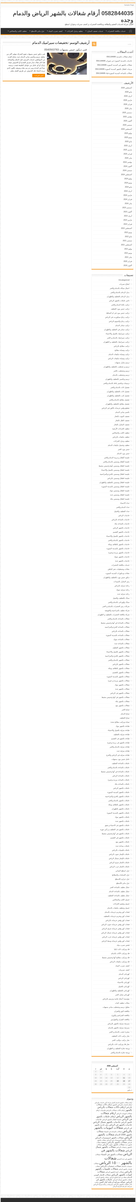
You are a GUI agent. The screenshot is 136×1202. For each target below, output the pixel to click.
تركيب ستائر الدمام (122, 325)
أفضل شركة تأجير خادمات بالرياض (105, 1102)
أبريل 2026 (128, 96)
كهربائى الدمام (124, 974)
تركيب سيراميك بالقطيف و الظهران (116, 342)
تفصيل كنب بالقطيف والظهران (118, 396)
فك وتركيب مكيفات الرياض (119, 962)
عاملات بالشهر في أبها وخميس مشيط (115, 834)
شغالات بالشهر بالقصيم (120, 672)
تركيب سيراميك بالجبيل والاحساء (117, 334)
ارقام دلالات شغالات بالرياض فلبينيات (112, 1110)
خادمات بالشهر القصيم (121, 532)
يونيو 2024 (128, 183)
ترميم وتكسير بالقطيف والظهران (117, 379)
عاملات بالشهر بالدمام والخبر (118, 801)
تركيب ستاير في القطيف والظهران (116, 330)
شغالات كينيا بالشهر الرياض (114, 1172)
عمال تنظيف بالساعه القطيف (118, 896)
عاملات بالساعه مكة (122, 784)
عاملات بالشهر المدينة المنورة (118, 792)
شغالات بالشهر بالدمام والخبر (118, 660)
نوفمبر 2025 (127, 117)
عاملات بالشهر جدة (122, 821)
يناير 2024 (128, 203)
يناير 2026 (128, 108)
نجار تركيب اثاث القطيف (120, 1036)
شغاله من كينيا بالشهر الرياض (118, 1177)
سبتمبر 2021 (127, 241)
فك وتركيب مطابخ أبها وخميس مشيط (115, 958)
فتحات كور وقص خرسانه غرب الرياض (115, 937)
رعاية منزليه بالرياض (121, 586)
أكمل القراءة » (38, 75)
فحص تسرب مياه (123, 945)
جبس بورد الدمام (123, 453)
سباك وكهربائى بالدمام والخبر (118, 602)
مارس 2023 (127, 220)
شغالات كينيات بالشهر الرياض (114, 1173)
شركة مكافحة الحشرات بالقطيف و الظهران (113, 615)
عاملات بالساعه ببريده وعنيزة (118, 780)
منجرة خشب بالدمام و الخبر (119, 1032)
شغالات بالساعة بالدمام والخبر (118, 619)
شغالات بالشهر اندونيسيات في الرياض (119, 1140)
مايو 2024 (128, 187)
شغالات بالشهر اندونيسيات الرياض (109, 1138)
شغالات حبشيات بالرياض (110, 1166)
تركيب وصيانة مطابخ (122, 350)
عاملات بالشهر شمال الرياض (122, 1180)
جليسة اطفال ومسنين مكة (119, 499)
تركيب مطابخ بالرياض (121, 346)
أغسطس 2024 (126, 175)
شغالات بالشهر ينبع (122, 705)
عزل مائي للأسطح (37, 31)
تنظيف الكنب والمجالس (18, 31)
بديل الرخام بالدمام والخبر (119, 292)
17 (129, 1081)
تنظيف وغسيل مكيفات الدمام (118, 445)
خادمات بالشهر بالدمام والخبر (118, 540)
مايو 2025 (128, 141)
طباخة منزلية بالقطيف (121, 734)
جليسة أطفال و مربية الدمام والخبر (116, 458)
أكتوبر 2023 (128, 212)
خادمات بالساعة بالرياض (120, 520)
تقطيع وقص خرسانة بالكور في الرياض (115, 408)
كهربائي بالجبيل (123, 986)
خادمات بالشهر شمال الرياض (106, 1122)
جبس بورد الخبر (123, 449)
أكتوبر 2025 (128, 121)
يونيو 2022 (128, 232)
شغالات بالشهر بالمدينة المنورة (118, 677)
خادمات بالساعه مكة (121, 524)
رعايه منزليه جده (123, 594)
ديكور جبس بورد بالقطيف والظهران (116, 577)
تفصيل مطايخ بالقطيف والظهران (117, 404)
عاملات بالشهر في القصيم (119, 838)
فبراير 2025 (128, 154)
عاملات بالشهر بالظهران (120, 809)
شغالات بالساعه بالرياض (120, 631)
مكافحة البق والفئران (121, 1011)
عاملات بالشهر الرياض (121, 788)
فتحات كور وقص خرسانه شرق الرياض (115, 929)
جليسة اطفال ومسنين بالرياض (118, 478)
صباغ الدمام (125, 714)
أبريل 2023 (128, 216)
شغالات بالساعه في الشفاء (113, 1132)
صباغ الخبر (125, 710)
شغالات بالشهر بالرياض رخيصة (114, 1142)
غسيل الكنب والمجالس (120, 900)
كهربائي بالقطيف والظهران (119, 991)
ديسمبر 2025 (127, 113)
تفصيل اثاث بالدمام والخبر (119, 387)
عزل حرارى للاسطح (122, 879)
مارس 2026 (127, 100)
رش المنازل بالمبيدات (121, 582)
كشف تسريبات (124, 970)
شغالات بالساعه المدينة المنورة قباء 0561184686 (114, 73)
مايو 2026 (128, 92)
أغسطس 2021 (126, 245)
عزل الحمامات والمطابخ (120, 875)
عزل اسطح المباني (122, 871)
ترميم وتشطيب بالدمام (121, 375)
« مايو (130, 1090)
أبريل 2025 (128, 146)
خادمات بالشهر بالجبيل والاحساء (117, 536)
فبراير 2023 (128, 224)
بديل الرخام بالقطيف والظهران (118, 296)
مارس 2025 (127, 150)
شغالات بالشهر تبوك (122, 685)
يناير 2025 (128, 158)
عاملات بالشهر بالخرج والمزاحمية (117, 796)
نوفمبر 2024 (127, 162)
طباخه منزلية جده (123, 751)
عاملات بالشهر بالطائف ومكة (118, 805)
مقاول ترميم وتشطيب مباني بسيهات (116, 1007)
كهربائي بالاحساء (123, 982)
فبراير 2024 (128, 199)
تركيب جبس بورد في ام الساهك (117, 313)
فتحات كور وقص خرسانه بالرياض (117, 920)
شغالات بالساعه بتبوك (121, 639)
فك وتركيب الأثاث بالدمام (120, 953)
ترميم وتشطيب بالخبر (121, 371)
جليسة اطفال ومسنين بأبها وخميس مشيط (114, 466)
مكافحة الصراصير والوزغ (120, 1015)
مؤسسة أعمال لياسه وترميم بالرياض (116, 999)
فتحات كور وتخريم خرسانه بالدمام (117, 912)
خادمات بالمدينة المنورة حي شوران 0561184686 (114, 61)
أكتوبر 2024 (128, 166)
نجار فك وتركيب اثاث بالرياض (118, 1044)
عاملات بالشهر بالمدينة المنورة (118, 813)
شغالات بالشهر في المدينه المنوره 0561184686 (114, 65)
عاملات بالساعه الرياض (120, 776)
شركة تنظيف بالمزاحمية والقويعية (117, 610)
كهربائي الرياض (123, 978)
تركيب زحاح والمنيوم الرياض (119, 321)
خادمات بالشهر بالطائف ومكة (118, 544)
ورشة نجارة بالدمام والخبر (120, 1053)
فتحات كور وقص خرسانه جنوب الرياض (115, 924)
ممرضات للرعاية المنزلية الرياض (122, 1186)
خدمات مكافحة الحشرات (116, 31)
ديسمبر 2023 (127, 208)
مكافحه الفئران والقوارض (120, 1019)
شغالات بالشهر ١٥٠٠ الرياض (115, 1160)
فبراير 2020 (128, 261)
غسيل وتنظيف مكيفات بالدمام (118, 908)
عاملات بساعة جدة (122, 846)
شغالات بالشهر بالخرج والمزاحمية (117, 656)
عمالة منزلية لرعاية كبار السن (112, 1182)
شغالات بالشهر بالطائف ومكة (118, 668)
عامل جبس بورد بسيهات (120, 759)
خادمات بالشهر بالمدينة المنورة (118, 548)
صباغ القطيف (124, 718)
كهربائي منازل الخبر (122, 995)
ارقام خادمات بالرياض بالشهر (122, 1105)
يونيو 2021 (128, 253)
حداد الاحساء (124, 503)
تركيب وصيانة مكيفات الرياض (118, 358)
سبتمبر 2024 (127, 170)
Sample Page (129, 5)
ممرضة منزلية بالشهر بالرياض (118, 1024)
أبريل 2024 (128, 191)
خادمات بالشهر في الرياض (120, 1125)
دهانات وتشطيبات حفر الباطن (118, 569)
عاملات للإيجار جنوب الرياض (119, 854)
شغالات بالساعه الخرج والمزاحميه (117, 627)
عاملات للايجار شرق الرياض (119, 862)
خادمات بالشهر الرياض (121, 528)
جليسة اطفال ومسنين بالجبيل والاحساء (115, 470)
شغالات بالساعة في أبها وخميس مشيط (115, 623)
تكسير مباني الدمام (122, 412)
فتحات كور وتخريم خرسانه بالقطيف (116, 916)
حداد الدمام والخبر (122, 507)
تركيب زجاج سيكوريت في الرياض (117, 317)
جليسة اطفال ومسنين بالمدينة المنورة (115, 487)
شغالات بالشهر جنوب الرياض (113, 1145)
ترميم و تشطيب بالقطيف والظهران (116, 367)
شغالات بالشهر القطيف (120, 648)
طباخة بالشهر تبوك (122, 726)
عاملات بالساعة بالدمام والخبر (118, 767)
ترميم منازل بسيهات (122, 363)
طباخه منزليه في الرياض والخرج (117, 755)
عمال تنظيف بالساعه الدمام (119, 891)
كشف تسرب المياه (56, 31)
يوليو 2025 (128, 133)
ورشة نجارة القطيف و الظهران (118, 1048)
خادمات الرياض (123, 515)
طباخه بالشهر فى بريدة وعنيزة (118, 743)
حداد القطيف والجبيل (121, 511)
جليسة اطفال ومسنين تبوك (119, 491)
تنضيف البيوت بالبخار (121, 416)
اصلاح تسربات (124, 284)
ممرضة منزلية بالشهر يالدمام (118, 1028)
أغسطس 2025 (126, 129)
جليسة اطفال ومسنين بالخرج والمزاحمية (114, 474)
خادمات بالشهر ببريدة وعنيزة (118, 553)
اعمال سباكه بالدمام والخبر (119, 288)
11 (124, 1078)
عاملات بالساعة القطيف (120, 763)
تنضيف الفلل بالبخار (122, 420)
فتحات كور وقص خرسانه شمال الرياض (115, 933)
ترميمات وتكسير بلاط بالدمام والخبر (116, 383)
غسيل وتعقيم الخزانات (121, 904)
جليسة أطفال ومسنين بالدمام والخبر (116, 462)
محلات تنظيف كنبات (122, 1003)
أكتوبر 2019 (128, 265)
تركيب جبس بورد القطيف (120, 309)
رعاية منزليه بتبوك (122, 590)
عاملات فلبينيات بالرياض (120, 850)
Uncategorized (123, 280)
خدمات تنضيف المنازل (95, 31)
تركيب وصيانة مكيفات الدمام (119, 354)
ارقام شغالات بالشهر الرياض (116, 1115)
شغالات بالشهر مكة (122, 701)
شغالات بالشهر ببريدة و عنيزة (118, 681)
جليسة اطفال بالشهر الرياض (111, 1119)
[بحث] (94, 44)
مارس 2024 (127, 195)
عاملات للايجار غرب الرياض (119, 867)
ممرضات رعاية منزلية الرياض (103, 1184)
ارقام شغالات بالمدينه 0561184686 (119, 57)
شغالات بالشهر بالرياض (120, 664)
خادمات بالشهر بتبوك (121, 557)
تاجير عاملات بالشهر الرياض (119, 301)
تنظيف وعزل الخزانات (75, 31)
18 (124, 1081)
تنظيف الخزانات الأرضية (120, 429)
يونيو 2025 (128, 137)
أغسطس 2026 (126, 88)
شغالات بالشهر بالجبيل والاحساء (117, 652)
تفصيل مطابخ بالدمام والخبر (119, 400)
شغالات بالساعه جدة (121, 644)
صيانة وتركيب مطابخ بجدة (120, 722)
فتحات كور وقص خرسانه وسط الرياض (115, 941)
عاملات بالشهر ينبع (122, 842)
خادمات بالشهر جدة (122, 561)
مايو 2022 (128, 236)
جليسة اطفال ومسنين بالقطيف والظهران (114, 482)
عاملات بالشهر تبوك (122, 817)
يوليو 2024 (128, 179)
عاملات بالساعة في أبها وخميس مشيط (115, 772)
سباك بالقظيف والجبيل (121, 598)
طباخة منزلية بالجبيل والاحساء (118, 730)
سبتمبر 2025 (127, 125)
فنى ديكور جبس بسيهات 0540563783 (65, 49)
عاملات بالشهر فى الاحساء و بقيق (117, 825)
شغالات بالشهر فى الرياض (119, 693)
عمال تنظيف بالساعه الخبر (119, 887)
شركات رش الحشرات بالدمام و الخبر (115, 606)
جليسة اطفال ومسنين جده (119, 495)
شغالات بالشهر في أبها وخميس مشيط (115, 697)
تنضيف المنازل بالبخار (121, 425)
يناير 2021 (128, 257)
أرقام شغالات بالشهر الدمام (124, 1102)
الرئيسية (130, 31)
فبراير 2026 (128, 104)
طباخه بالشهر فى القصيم (120, 739)
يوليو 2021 (128, 249)
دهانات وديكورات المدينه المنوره (117, 573)
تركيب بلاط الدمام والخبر (120, 305)
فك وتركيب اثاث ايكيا (121, 949)
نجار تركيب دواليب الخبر (120, 1040)
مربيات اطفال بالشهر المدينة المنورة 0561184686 (113, 69)
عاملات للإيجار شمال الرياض (119, 858)
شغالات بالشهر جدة (122, 689)
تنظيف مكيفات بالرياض (120, 437)
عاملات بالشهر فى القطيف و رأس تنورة (114, 829)
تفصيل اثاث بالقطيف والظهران (118, 391)
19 (118, 1081)
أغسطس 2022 (126, 228)
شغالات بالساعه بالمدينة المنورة (117, 635)
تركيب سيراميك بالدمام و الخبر (118, 338)
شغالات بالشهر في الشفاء (112, 1154)
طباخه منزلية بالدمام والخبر (119, 747)
